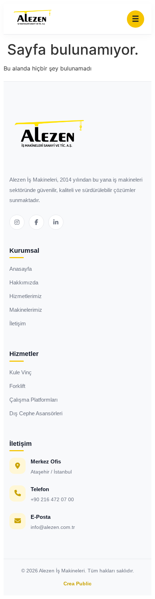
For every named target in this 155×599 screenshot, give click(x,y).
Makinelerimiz (25, 310)
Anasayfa (20, 269)
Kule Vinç (20, 372)
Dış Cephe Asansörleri (35, 413)
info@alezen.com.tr (53, 527)
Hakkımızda (23, 282)
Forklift (17, 386)
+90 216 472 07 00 (52, 499)
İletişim (17, 323)
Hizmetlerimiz (25, 296)
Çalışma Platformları (33, 400)
